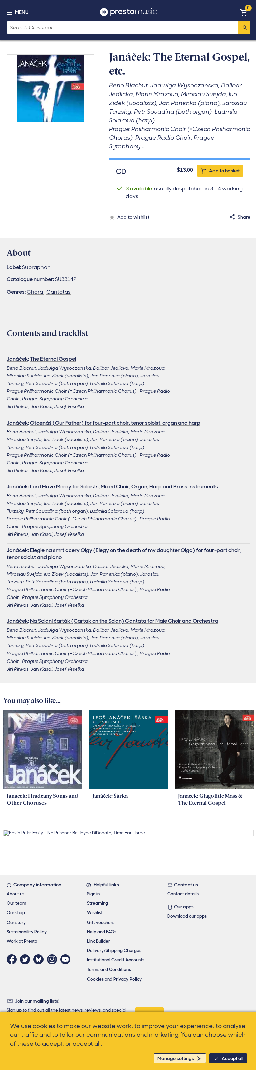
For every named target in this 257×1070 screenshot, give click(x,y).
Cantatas (58, 291)
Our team (16, 903)
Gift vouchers (100, 922)
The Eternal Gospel (53, 358)
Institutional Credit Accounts (115, 960)
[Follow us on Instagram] (53, 959)
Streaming (97, 903)
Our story (16, 922)
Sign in (93, 894)
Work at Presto (22, 941)
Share (244, 217)
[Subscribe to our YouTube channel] (67, 959)
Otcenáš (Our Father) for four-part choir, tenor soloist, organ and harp (115, 422)
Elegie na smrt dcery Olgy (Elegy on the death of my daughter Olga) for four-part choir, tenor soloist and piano (124, 554)
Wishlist (95, 913)
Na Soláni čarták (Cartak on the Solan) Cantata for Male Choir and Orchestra (124, 620)
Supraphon (36, 267)
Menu (21, 12)
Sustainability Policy (27, 932)
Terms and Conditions (109, 969)
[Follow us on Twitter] (26, 959)
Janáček (17, 358)
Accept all (232, 1058)
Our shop (16, 913)
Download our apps (187, 916)
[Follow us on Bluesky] (40, 959)
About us (15, 894)
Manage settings (175, 1058)
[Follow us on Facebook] (13, 959)
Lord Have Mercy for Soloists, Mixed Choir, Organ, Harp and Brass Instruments (124, 486)
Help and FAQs (101, 932)
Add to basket (224, 171)
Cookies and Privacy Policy (114, 979)
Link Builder (98, 941)
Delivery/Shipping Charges (114, 950)
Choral (35, 291)
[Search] (244, 27)
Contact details (183, 894)
